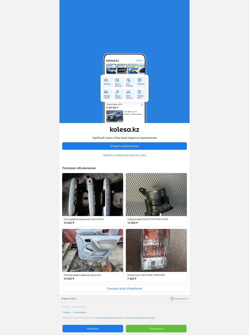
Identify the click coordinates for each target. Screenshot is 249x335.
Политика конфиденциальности (109, 317)
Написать (93, 328)
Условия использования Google (140, 317)
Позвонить (156, 328)
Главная (66, 312)
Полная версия (80, 312)
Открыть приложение (124, 146)
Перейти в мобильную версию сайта (124, 155)
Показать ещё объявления (124, 288)
